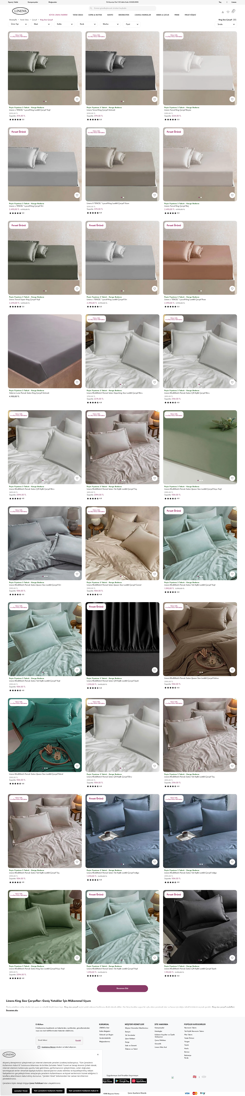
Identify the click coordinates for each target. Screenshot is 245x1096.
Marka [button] (105, 24)
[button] (223, 11)
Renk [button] (82, 24)
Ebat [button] (36, 24)
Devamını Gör (122, 988)
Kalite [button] (59, 24)
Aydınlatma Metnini (49, 1047)
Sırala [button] (220, 24)
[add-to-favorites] (77, 99)
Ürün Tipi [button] (15, 24)
